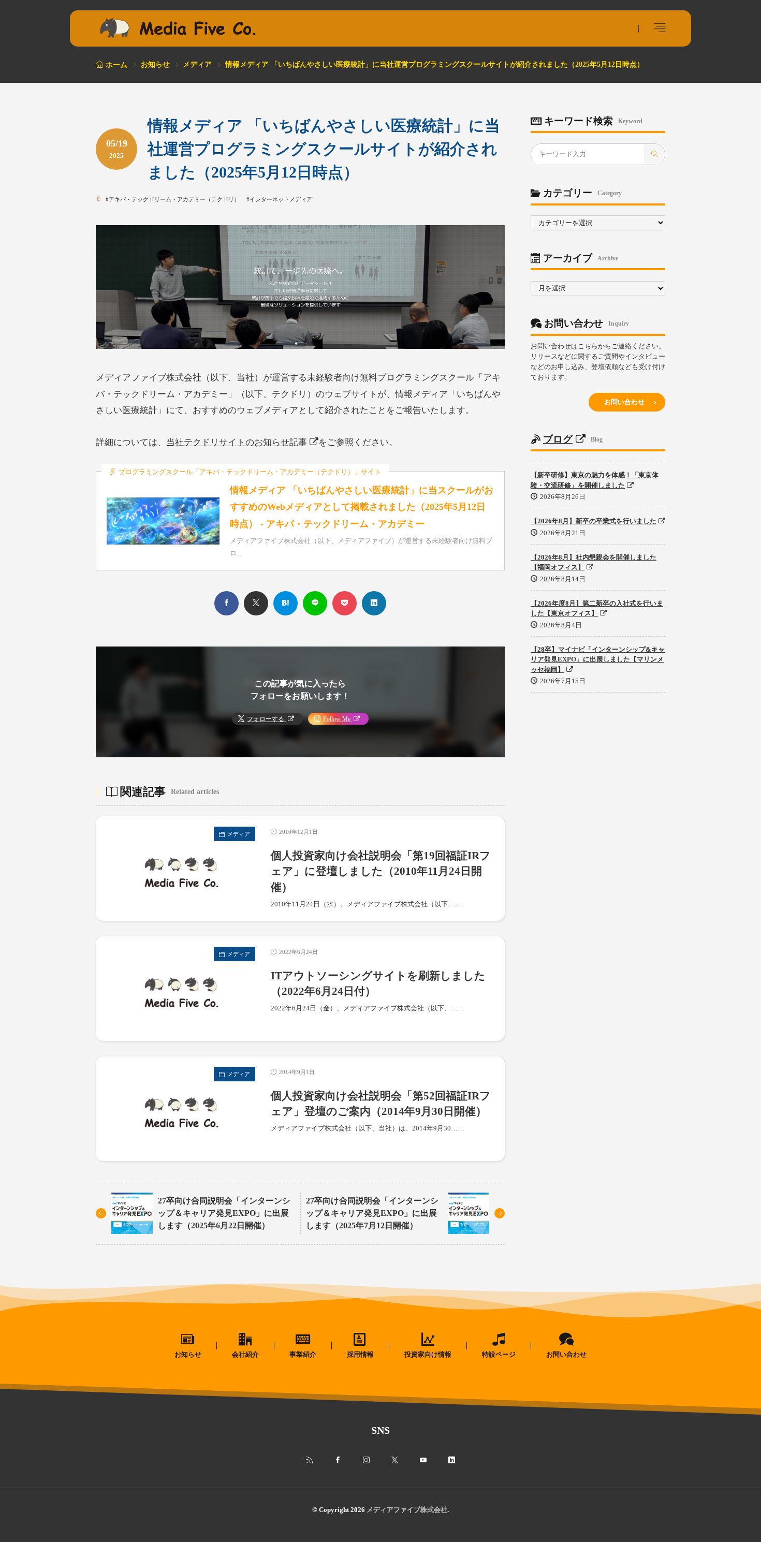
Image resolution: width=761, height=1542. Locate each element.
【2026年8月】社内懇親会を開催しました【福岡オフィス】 (593, 562)
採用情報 (360, 1354)
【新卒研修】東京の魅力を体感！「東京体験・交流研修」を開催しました (594, 481)
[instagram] (366, 1460)
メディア (197, 64)
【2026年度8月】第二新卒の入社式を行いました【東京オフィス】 (597, 608)
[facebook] (226, 603)
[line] (315, 603)
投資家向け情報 (427, 1354)
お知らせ (155, 64)
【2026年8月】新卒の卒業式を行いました (593, 521)
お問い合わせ (624, 402)
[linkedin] (374, 603)
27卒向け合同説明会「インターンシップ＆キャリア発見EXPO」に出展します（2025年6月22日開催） (224, 1213)
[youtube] (423, 1460)
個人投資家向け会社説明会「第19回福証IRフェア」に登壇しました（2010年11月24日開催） (381, 871)
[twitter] (256, 603)
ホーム (116, 65)
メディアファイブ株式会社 (407, 1510)
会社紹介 (245, 1354)
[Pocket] (344, 603)
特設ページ (499, 1354)
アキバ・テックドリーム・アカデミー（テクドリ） (174, 199)
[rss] (309, 1460)
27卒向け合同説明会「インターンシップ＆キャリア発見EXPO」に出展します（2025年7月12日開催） (372, 1213)
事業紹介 (302, 1354)
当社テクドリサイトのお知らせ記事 (236, 442)
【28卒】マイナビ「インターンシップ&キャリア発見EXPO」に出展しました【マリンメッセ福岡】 (598, 659)
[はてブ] (285, 603)
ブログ (558, 439)
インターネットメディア (281, 199)
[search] (654, 154)
